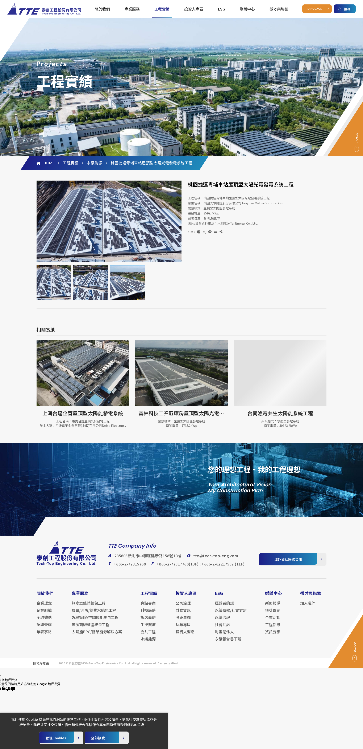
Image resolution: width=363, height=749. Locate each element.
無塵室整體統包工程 (89, 603)
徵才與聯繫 (279, 9)
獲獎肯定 (272, 610)
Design (162, 663)
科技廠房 (148, 610)
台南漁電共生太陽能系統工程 (181, 413)
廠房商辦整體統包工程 (90, 624)
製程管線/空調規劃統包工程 (95, 617)
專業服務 (132, 9)
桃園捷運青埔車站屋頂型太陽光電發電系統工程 (151, 163)
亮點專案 (148, 603)
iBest (175, 663)
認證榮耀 (44, 624)
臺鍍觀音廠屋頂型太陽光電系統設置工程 (282, 413)
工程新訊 (272, 624)
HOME (48, 163)
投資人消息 (185, 631)
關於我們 (102, 9)
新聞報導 (272, 603)
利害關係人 (224, 631)
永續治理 (222, 617)
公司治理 (183, 603)
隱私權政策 (41, 663)
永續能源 (94, 163)
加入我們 (307, 603)
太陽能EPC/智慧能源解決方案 (97, 631)
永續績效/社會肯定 (231, 610)
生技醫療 (148, 624)
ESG (221, 9)
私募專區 (183, 624)
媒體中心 (247, 9)
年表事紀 (44, 631)
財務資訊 (183, 610)
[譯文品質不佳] (10, 689)
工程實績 (162, 9)
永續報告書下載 (228, 638)
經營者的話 (224, 603)
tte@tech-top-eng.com (215, 555)
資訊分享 (272, 631)
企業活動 (272, 617)
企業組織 (44, 610)
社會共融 (222, 624)
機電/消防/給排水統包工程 (94, 610)
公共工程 (148, 631)
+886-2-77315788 (130, 564)
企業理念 (44, 603)
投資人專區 (193, 9)
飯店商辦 (148, 617)
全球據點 (44, 617)
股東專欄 (183, 617)
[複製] (221, 232)
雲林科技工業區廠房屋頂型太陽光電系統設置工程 (95, 413)
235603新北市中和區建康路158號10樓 (148, 555)
